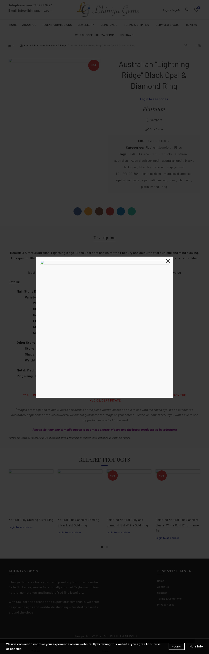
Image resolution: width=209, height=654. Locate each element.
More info (196, 646)
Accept (176, 646)
